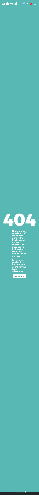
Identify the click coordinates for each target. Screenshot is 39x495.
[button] (35, 3)
